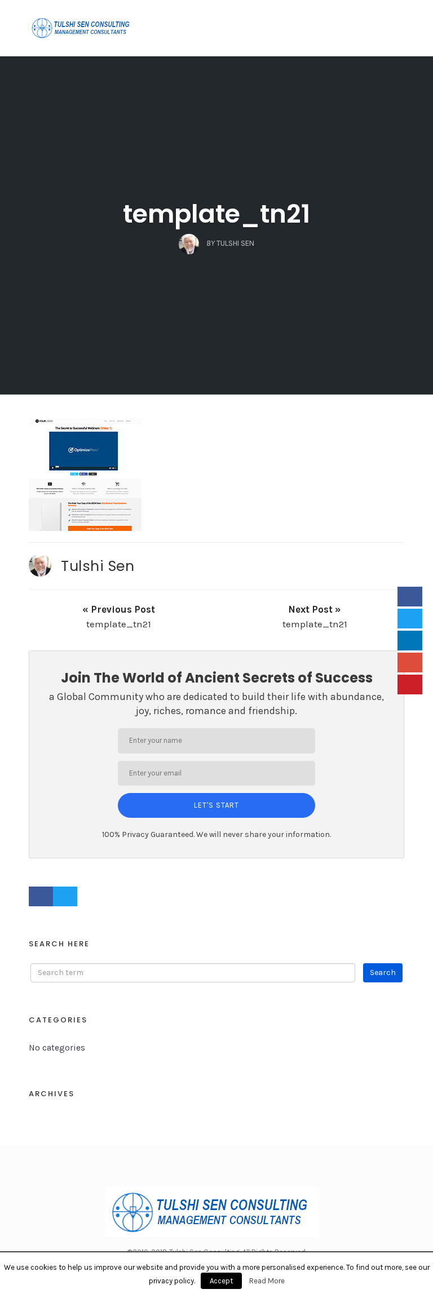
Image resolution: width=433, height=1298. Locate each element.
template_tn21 (216, 214)
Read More (267, 1281)
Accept (221, 1281)
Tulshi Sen (97, 566)
